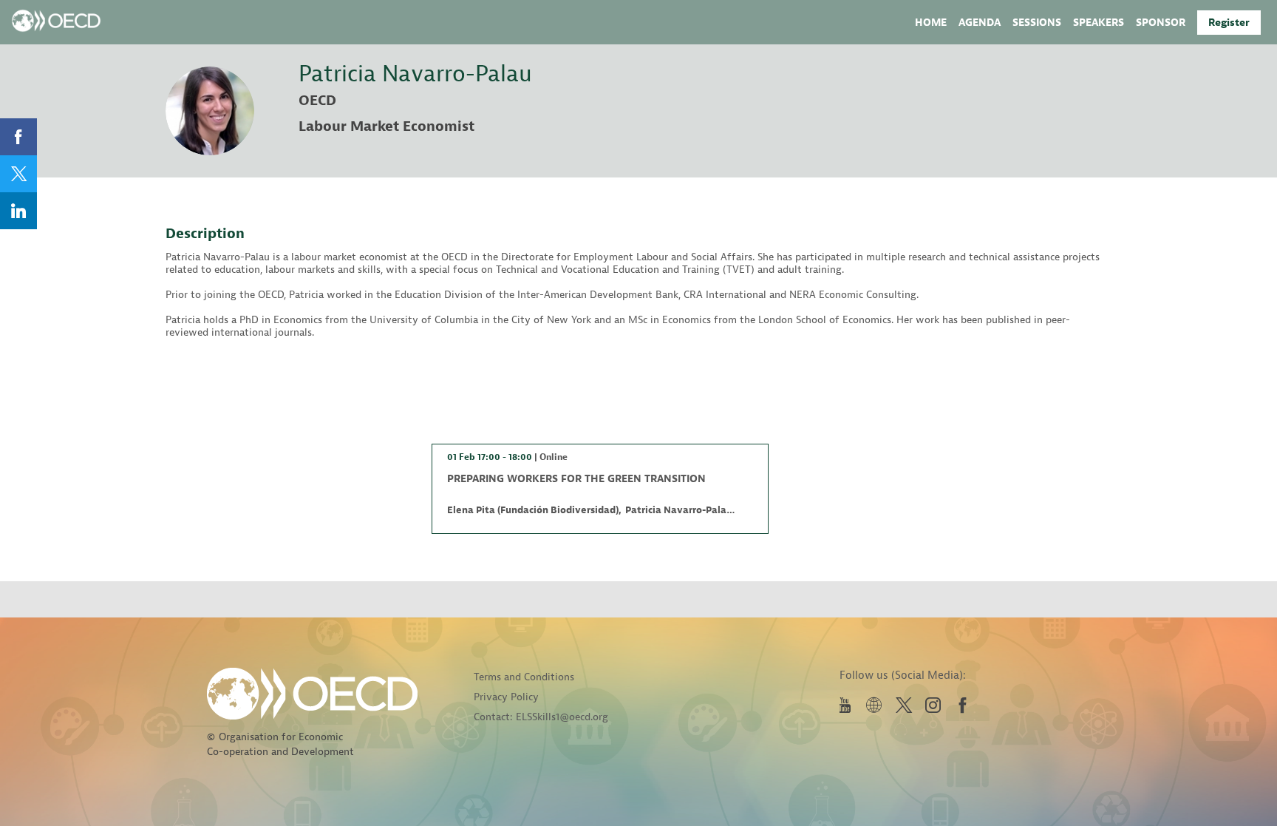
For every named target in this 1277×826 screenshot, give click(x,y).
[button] (1229, 22)
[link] (931, 22)
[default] (1160, 22)
